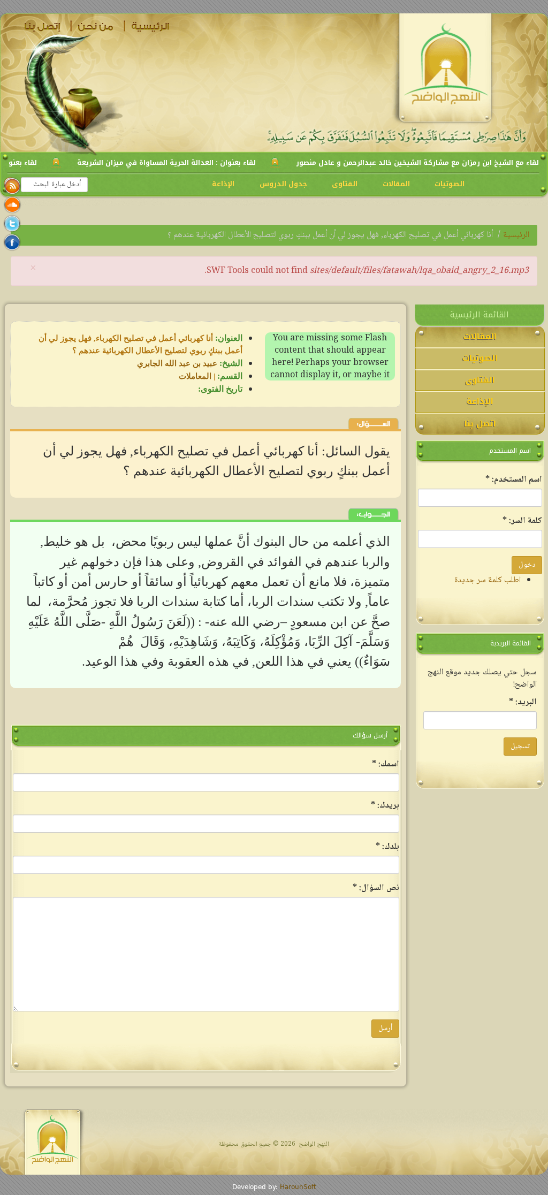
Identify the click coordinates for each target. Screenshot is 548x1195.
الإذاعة (223, 184)
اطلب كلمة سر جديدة (487, 580)
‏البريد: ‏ (523, 702)
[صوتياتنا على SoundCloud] (12, 204)
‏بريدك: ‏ (385, 806)
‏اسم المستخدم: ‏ (513, 480)
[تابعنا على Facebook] (12, 242)
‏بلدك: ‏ (387, 847)
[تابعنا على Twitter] (12, 223)
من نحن (97, 26)
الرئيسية (151, 26)
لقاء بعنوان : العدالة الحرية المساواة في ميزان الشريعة (166, 162)
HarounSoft (298, 1187)
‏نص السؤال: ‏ (376, 888)
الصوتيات (450, 184)
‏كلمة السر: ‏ (522, 521)
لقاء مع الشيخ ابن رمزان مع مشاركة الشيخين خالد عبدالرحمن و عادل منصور (417, 162)
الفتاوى (344, 184)
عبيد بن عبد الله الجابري (177, 363)
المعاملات (195, 376)
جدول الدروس (283, 184)
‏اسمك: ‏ (385, 764)
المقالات (396, 184)
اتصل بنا (44, 26)
